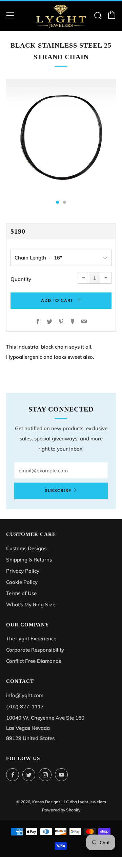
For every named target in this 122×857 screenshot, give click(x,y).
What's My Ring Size (30, 604)
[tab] (57, 202)
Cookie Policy (22, 582)
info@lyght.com (24, 695)
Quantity (21, 279)
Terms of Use (21, 593)
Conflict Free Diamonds (33, 661)
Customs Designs (26, 548)
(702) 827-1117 (25, 706)
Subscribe (58, 490)
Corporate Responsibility (35, 649)
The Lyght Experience (31, 638)
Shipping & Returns (29, 559)
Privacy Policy (22, 571)
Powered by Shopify (61, 809)
